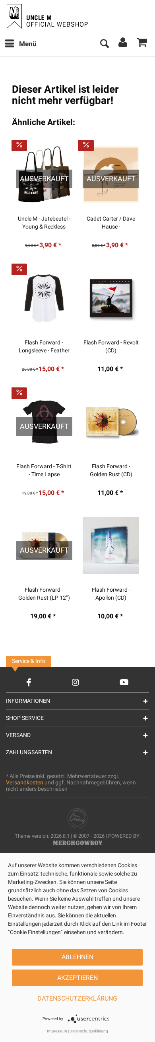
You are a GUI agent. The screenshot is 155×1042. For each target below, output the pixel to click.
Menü (28, 44)
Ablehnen (77, 957)
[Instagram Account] (75, 682)
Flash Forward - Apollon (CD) (111, 594)
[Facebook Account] (28, 682)
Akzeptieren (77, 978)
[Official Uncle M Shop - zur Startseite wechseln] (46, 16)
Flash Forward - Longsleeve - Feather (44, 347)
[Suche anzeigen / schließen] (104, 44)
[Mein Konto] (123, 44)
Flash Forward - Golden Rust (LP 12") (44, 594)
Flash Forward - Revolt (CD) (111, 347)
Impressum (57, 1031)
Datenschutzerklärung (77, 998)
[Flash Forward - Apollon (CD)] (111, 545)
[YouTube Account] (124, 682)
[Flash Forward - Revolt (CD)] (111, 298)
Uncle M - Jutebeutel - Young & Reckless (44, 223)
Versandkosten (24, 782)
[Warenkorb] (142, 44)
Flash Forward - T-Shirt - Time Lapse (44, 471)
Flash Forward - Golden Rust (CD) (111, 471)
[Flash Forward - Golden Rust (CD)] (111, 422)
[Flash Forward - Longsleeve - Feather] (44, 298)
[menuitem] (20, 44)
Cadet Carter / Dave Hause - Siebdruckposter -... (111, 223)
